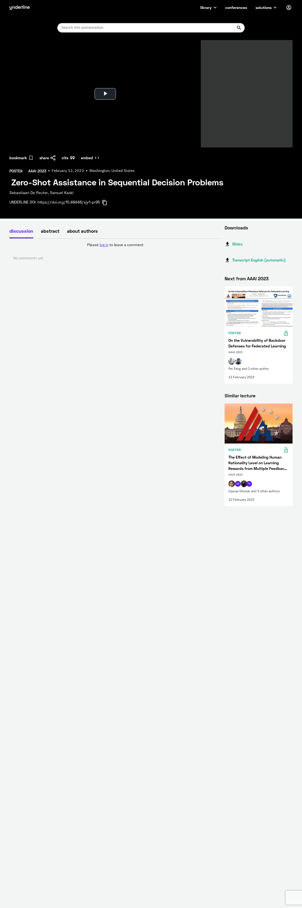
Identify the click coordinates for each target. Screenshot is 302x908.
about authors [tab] (82, 231)
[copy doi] (107, 202)
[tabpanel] (115, 252)
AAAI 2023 (257, 278)
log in (104, 245)
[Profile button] (289, 7)
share (44, 157)
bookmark (18, 157)
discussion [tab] (21, 231)
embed (87, 157)
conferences (236, 7)
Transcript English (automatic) (259, 260)
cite (65, 157)
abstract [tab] (50, 231)
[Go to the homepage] (19, 7)
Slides (237, 244)
